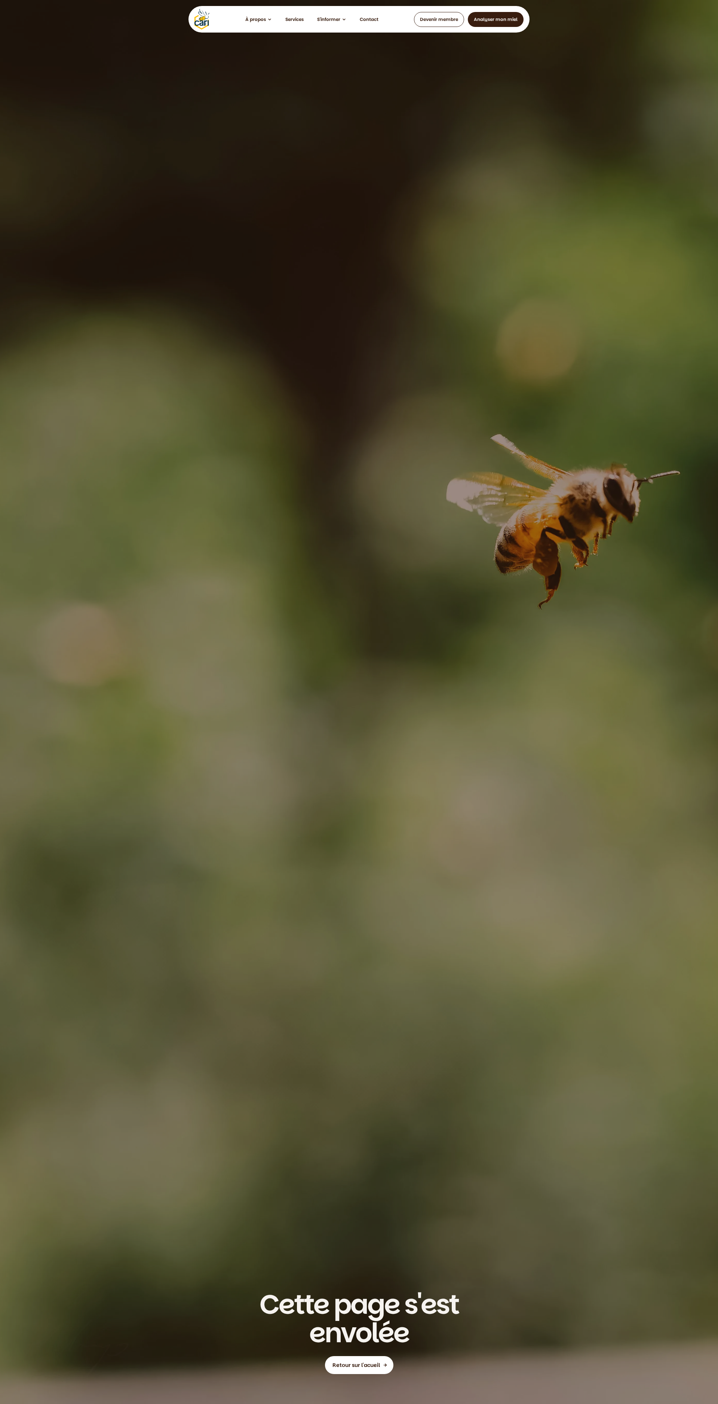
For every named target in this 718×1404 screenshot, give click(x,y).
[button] (258, 19)
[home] (201, 19)
